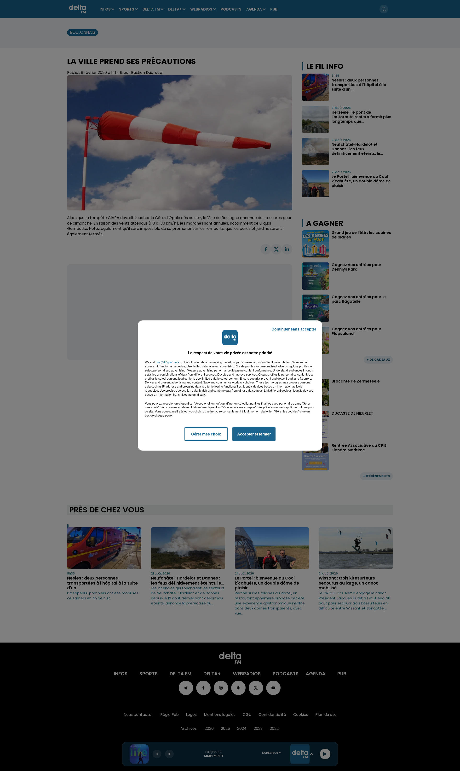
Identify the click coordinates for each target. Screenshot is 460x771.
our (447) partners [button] (167, 362)
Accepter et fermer (254, 434)
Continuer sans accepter (293, 329)
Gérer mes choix (206, 434)
